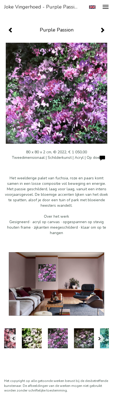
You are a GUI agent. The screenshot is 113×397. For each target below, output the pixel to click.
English (92, 7)
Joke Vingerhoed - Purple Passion (42, 7)
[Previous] (14, 338)
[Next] (99, 338)
